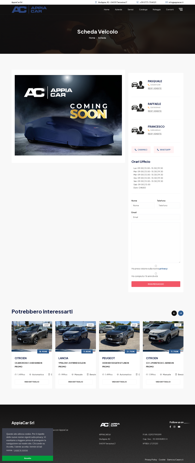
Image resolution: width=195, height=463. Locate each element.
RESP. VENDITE (155, 88)
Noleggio (157, 9)
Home (106, 9)
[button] (174, 313)
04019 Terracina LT (107, 443)
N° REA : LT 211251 (150, 443)
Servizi (130, 9)
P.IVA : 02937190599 (152, 434)
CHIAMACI (142, 149)
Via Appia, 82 (104, 439)
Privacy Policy (151, 459)
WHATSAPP (165, 149)
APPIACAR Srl (105, 434)
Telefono (161, 200)
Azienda (118, 9)
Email (134, 212)
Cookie (162, 459)
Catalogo (143, 9)
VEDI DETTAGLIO (31, 382)
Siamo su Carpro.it (175, 459)
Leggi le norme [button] (21, 450)
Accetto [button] (27, 458)
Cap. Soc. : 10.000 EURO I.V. (155, 439)
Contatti (170, 9)
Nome (134, 200)
